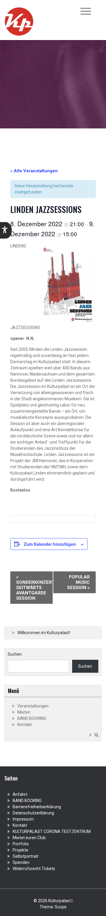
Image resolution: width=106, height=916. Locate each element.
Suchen (15, 654)
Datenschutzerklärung (33, 813)
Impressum (23, 819)
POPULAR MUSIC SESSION (78, 582)
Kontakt (24, 724)
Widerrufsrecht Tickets (34, 868)
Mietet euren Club (29, 837)
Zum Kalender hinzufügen (50, 544)
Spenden (21, 862)
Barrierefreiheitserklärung (37, 806)
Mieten (23, 712)
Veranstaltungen (33, 706)
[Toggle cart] (98, 7)
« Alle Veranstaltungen (34, 170)
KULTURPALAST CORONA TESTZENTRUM (52, 831)
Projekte (20, 850)
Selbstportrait (25, 856)
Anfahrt (20, 794)
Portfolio (21, 843)
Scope (61, 907)
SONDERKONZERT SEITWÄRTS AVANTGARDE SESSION (34, 587)
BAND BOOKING (31, 718)
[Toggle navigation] (86, 11)
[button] (6, 230)
